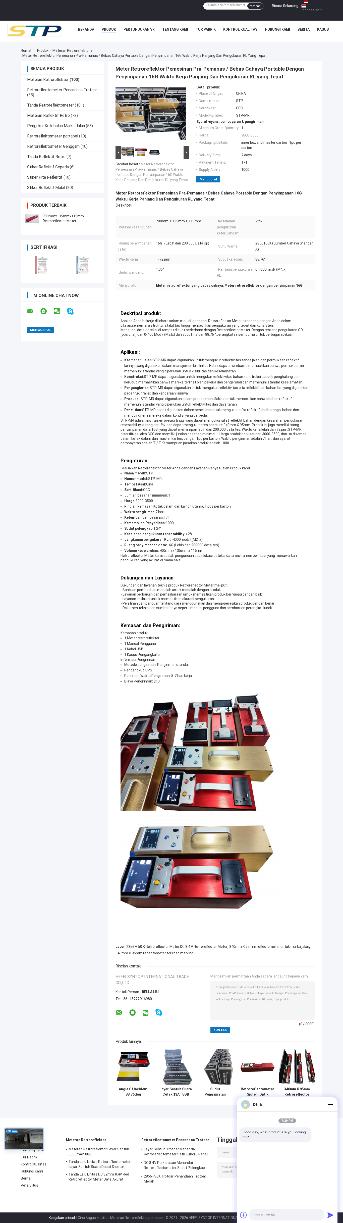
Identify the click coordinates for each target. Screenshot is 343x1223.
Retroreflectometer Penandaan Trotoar (62, 89)
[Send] (330, 1214)
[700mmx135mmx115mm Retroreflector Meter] (32, 219)
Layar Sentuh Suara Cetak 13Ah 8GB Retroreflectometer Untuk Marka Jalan (175, 1092)
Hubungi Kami (277, 29)
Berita (304, 29)
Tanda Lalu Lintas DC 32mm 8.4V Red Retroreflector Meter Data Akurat (99, 1176)
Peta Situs (29, 1185)
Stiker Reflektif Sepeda (48, 167)
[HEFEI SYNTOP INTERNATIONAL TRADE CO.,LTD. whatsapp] (46, 311)
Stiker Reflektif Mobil (46, 187)
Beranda (86, 29)
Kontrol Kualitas (240, 29)
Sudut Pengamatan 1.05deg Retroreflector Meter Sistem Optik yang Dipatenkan (215, 1092)
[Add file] (243, 1214)
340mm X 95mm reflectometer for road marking (154, 953)
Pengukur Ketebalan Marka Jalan (56, 125)
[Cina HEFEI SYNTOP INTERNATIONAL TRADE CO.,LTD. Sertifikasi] (41, 265)
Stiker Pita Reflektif (45, 177)
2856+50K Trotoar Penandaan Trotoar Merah (175, 1178)
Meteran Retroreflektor (71, 50)
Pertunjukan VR (139, 29)
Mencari (255, 6)
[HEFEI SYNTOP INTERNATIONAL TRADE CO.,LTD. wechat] (60, 311)
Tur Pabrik (206, 29)
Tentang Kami (175, 29)
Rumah (26, 50)
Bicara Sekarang (285, 6)
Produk (109, 29)
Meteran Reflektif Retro (48, 115)
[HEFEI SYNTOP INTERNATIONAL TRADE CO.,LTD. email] (33, 311)
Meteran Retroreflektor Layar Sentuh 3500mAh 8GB (99, 1151)
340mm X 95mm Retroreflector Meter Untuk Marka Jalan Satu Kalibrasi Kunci (297, 1092)
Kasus (323, 29)
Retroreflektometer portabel (52, 136)
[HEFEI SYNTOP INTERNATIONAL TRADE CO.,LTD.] (34, 30)
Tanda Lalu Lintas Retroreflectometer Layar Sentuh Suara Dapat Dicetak (100, 1164)
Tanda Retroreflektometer (50, 105)
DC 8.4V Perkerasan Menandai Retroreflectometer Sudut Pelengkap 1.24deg (174, 1166)
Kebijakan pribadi (62, 1218)
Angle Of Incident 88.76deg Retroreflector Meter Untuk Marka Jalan (133, 1092)
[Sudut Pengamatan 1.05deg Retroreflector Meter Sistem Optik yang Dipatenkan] (215, 1067)
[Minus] (330, 1104)
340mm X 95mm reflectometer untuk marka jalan (269, 947)
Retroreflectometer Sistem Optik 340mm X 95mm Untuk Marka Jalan (257, 1092)
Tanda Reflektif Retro (46, 156)
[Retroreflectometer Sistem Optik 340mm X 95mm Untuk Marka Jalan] (257, 1067)
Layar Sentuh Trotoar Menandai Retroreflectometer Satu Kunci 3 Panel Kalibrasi (176, 1152)
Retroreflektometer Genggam (53, 146)
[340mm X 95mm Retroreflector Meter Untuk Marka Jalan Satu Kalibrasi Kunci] (297, 1067)
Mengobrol (208, 179)
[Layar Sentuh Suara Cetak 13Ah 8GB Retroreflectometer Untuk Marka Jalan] (175, 1067)
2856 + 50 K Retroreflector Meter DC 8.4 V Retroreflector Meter (176, 947)
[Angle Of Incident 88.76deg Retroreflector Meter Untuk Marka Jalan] (133, 1067)
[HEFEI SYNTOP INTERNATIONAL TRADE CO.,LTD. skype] (73, 311)
